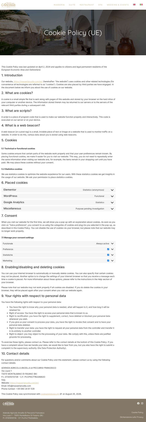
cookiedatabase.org (50, 394)
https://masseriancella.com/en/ (28, 81)
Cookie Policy (137, 412)
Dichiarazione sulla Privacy (131, 417)
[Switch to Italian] (140, 4)
